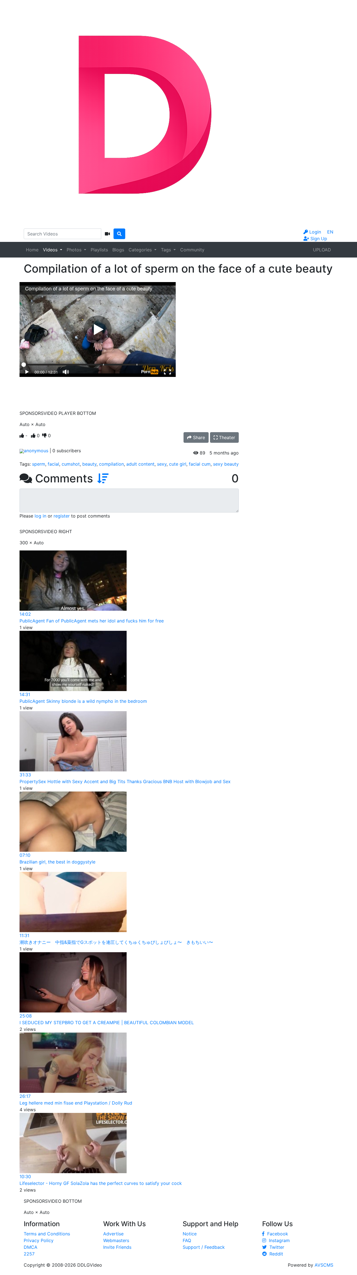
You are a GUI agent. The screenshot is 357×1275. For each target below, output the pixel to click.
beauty (89, 464)
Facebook (276, 1233)
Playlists (99, 249)
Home (32, 249)
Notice (190, 1233)
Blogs (118, 249)
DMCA (30, 1247)
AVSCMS (324, 1265)
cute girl (177, 464)
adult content (140, 464)
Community (192, 249)
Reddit (275, 1254)
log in (40, 516)
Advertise (113, 1233)
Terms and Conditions (47, 1233)
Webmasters (116, 1240)
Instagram (278, 1240)
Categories (141, 249)
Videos (51, 249)
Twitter (275, 1247)
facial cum (200, 464)
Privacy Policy (39, 1240)
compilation (111, 464)
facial (53, 464)
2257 (29, 1254)
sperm (38, 464)
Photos (75, 249)
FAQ (187, 1240)
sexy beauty (226, 464)
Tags (166, 249)
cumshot (71, 464)
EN (330, 232)
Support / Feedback (204, 1247)
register (62, 516)
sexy (162, 464)
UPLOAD (322, 249)
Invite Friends (117, 1247)
